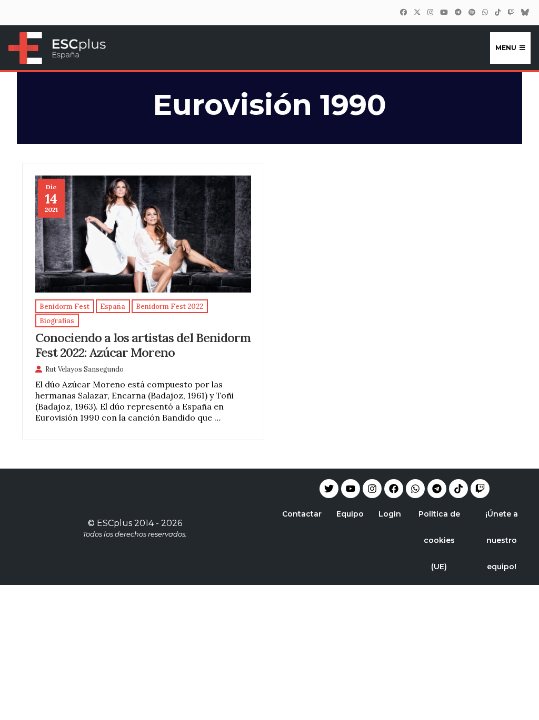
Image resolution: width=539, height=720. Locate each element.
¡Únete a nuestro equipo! (501, 540)
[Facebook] (403, 12)
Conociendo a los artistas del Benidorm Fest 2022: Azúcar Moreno (143, 344)
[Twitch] (510, 12)
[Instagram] (430, 12)
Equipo (350, 514)
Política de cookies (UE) (439, 540)
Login (389, 514)
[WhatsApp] (484, 12)
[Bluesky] (524, 12)
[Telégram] (458, 12)
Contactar (302, 514)
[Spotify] (471, 12)
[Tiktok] (458, 488)
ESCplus (114, 523)
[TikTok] (497, 12)
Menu (505, 48)
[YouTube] (443, 12)
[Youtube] (350, 488)
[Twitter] (417, 12)
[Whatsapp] (415, 488)
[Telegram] (436, 488)
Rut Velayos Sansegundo (84, 369)
